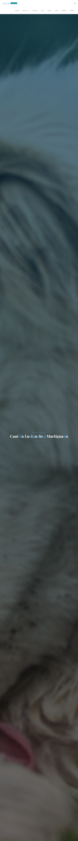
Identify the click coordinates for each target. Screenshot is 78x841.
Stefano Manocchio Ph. (10, 3)
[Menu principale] (75, 3)
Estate (33, 432)
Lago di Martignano (40, 432)
